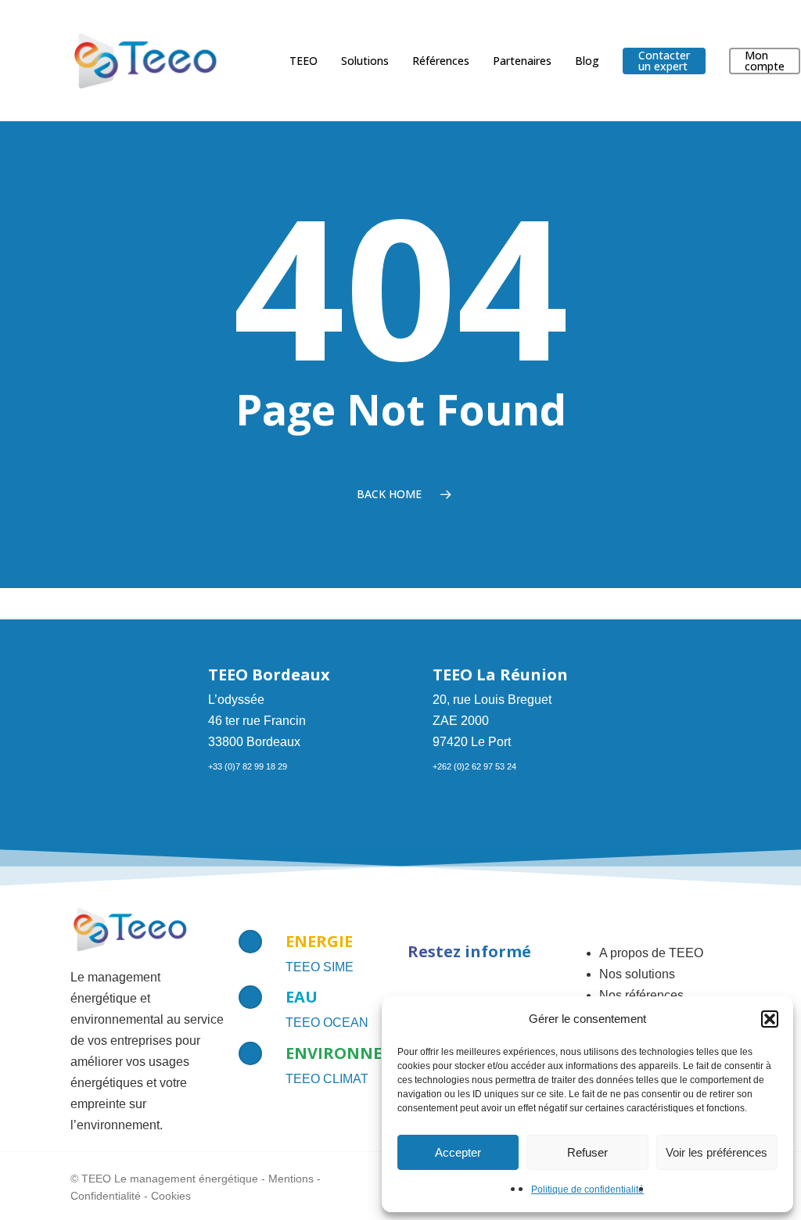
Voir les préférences (716, 1152)
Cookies (171, 1196)
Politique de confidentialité (587, 1189)
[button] (770, 1019)
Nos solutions (637, 974)
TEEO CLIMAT (327, 1078)
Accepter (458, 1152)
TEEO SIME (320, 967)
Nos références (641, 995)
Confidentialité (105, 1196)
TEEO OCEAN (327, 1022)
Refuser (587, 1152)
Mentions (291, 1178)
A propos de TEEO (651, 953)
